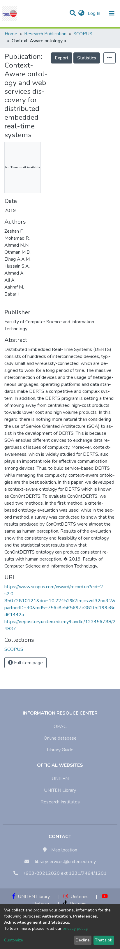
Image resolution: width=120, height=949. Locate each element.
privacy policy (75, 928)
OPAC (60, 726)
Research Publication (45, 34)
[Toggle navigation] (112, 13)
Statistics (86, 58)
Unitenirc (78, 896)
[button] (81, 13)
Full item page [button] (28, 663)
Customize (13, 940)
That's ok (103, 940)
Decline (83, 940)
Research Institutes (60, 802)
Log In (94, 13)
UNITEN (60, 778)
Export (61, 58)
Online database (60, 738)
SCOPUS (82, 34)
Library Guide (60, 750)
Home (11, 34)
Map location (64, 850)
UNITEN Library (60, 790)
